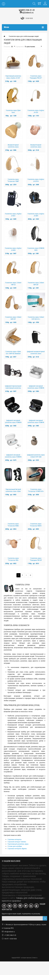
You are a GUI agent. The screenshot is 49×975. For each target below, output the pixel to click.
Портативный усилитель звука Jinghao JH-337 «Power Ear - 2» (13, 78)
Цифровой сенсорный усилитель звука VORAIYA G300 (36, 388)
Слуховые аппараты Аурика (17, 848)
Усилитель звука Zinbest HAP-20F (36, 284)
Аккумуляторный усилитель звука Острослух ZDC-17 (36, 147)
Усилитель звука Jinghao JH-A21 (13, 215)
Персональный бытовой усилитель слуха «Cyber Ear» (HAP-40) (13, 491)
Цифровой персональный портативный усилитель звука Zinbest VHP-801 (13, 388)
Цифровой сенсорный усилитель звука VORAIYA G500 (13, 422)
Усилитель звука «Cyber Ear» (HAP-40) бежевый (13, 352)
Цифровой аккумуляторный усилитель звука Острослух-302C (36, 353)
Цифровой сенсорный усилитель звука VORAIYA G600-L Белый (13, 457)
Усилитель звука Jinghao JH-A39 (36, 215)
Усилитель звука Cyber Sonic (13, 111)
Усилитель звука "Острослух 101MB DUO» (36, 490)
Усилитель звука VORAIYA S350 (36, 249)
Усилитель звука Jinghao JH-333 (36, 111)
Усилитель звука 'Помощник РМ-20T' (36, 77)
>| (30, 575)
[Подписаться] (45, 918)
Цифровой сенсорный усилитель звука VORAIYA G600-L (36, 422)
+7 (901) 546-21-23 (27, 10)
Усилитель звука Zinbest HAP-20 (13, 284)
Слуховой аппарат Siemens (17, 842)
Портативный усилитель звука (18, 844)
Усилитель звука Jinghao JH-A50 (13, 249)
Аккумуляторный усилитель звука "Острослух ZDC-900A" (13, 147)
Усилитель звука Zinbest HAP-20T (13, 318)
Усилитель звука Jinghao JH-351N (36, 180)
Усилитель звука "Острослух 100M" (13, 180)
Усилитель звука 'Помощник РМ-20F (36, 559)
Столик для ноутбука (15, 846)
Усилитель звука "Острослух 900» (13, 559)
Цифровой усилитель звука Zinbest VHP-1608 (36, 456)
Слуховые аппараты (14, 839)
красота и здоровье (11, 900)
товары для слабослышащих (30, 898)
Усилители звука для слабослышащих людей (24, 36)
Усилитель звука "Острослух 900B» (13, 525)
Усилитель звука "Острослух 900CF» (36, 525)
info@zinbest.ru (26, 12)
